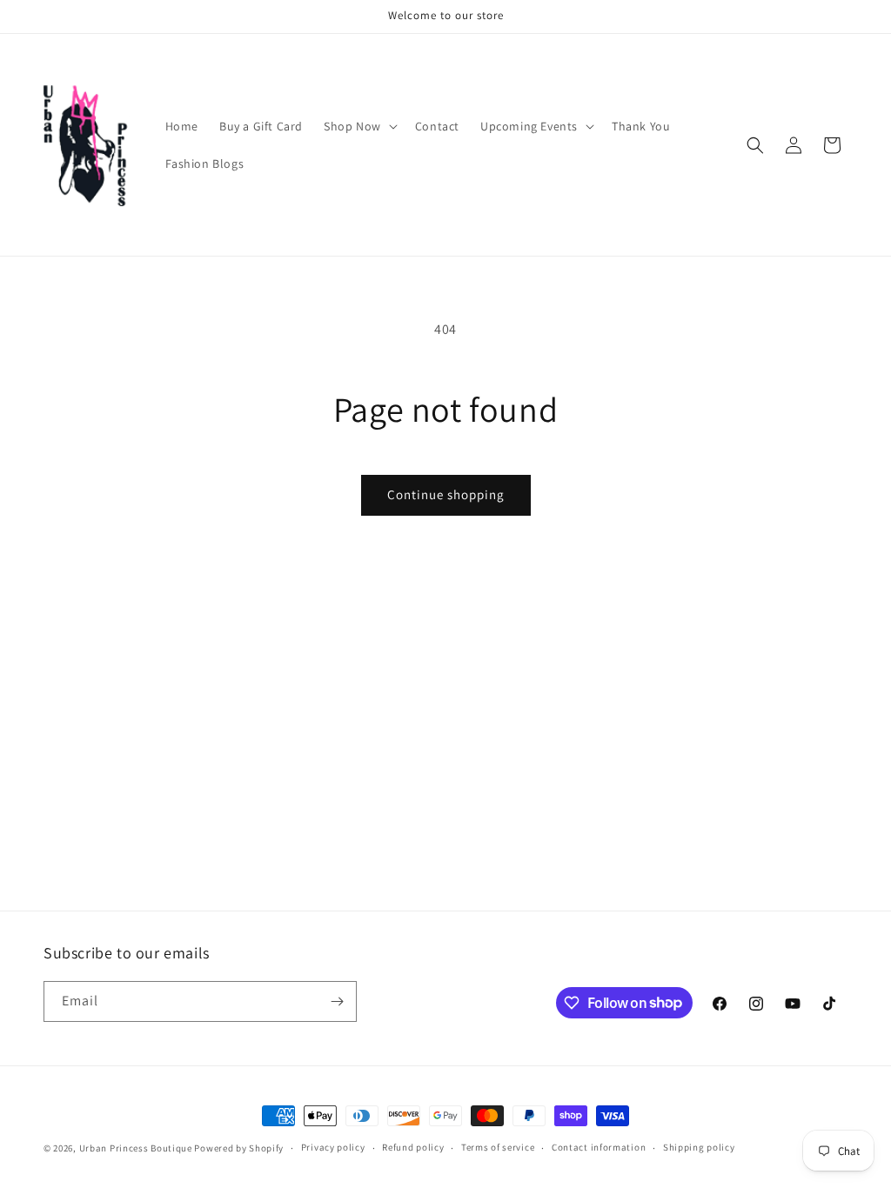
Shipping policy (699, 1147)
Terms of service (497, 1147)
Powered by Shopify (239, 1148)
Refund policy (413, 1147)
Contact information (599, 1147)
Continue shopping (446, 494)
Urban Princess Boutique (135, 1148)
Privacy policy (333, 1147)
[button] (359, 126)
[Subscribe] (337, 1001)
